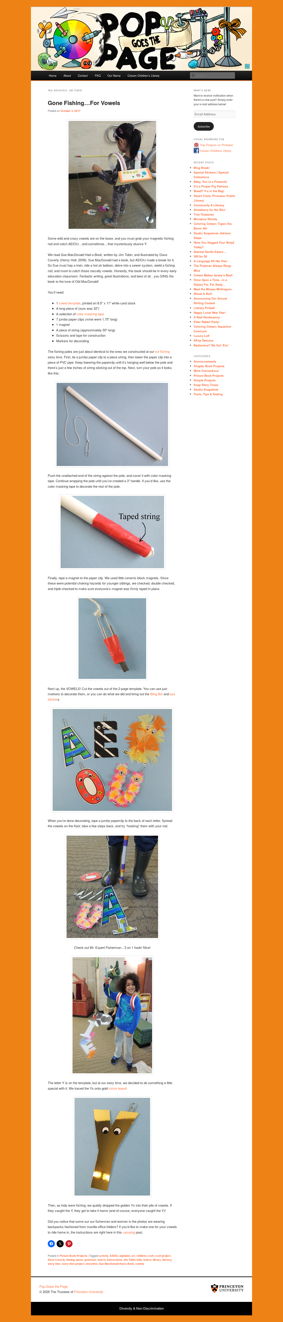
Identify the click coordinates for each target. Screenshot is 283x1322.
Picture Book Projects (73, 1256)
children (141, 1256)
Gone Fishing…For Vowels (84, 103)
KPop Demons (203, 340)
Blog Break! (202, 168)
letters (147, 1260)
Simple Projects (205, 380)
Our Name (113, 75)
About (67, 75)
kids (139, 1260)
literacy (167, 1260)
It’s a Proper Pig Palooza (211, 186)
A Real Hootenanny (207, 317)
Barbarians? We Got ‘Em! (211, 345)
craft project (163, 1256)
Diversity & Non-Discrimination (141, 1308)
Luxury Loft (201, 336)
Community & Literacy (209, 205)
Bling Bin (156, 694)
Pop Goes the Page (53, 1286)
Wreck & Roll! (203, 294)
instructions (114, 1260)
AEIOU (114, 1256)
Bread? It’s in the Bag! (209, 191)
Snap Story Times (206, 385)
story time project (73, 1264)
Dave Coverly (56, 1260)
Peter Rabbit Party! (206, 322)
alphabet (124, 1256)
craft (151, 1256)
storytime (92, 1264)
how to (102, 1260)
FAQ (98, 75)
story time (54, 1264)
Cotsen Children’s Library (144, 75)
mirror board (117, 1088)
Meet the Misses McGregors (212, 289)
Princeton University (227, 1288)
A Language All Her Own (210, 261)
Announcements (205, 361)
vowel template (69, 303)
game (79, 1260)
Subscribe (204, 126)
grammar (90, 1260)
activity (103, 1256)
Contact (83, 75)
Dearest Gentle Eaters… (210, 252)
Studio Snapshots (206, 389)
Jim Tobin (129, 1260)
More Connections (206, 371)
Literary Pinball (204, 308)
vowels (139, 1264)
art (133, 1256)
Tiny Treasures (204, 214)
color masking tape (90, 313)
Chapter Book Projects (209, 366)
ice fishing (162, 351)
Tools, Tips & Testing (208, 394)
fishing (70, 1260)
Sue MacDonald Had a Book (116, 1264)
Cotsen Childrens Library (215, 151)
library (157, 1260)
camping (129, 1232)
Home (52, 75)
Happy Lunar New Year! (210, 312)
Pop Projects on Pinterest (216, 145)
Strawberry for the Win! (209, 210)
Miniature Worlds (205, 219)
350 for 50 (200, 256)
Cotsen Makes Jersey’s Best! (213, 275)
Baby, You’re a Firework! (210, 182)
